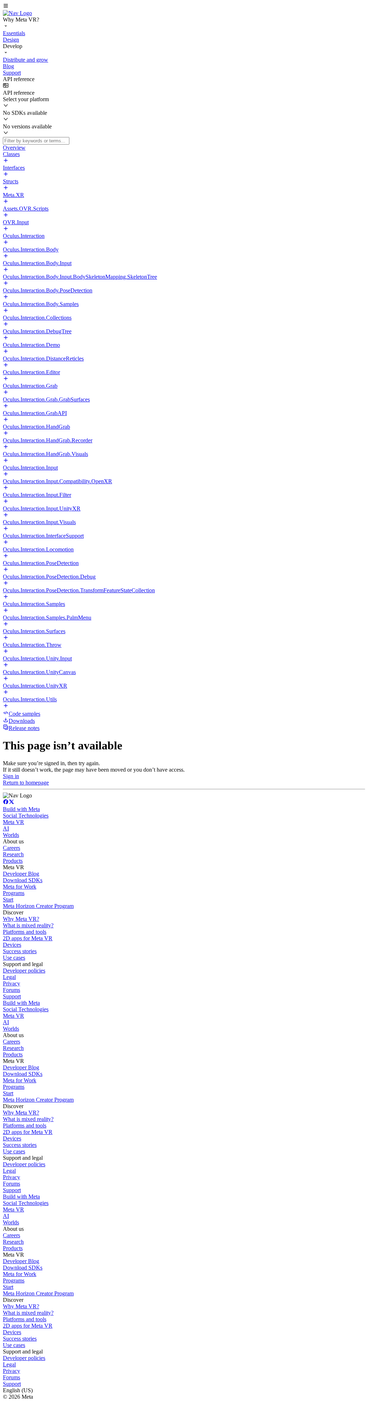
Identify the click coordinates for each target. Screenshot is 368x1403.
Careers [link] (11, 848)
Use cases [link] (14, 958)
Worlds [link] (11, 835)
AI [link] (6, 828)
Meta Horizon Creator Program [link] (38, 906)
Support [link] (12, 996)
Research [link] (13, 854)
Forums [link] (11, 990)
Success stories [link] (20, 951)
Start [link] (8, 899)
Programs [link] (13, 893)
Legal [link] (9, 977)
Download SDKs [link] (22, 880)
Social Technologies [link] (26, 816)
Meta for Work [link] (19, 887)
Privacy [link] (11, 983)
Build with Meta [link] (21, 809)
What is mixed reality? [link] (28, 925)
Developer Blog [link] (21, 874)
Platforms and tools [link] (24, 932)
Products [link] (13, 861)
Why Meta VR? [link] (21, 919)
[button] (184, 6)
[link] (17, 13)
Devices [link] (12, 945)
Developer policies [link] (24, 970)
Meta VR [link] (13, 822)
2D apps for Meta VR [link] (27, 938)
